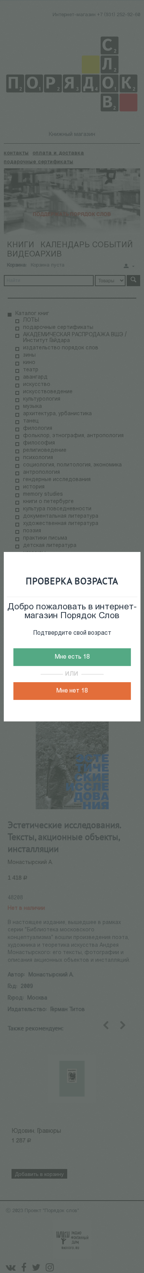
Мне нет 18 (72, 691)
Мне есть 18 (72, 657)
